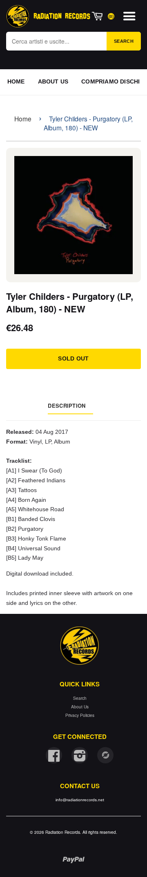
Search (124, 41)
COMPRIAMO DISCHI (110, 81)
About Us (80, 706)
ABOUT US (53, 81)
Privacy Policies (79, 715)
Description (66, 405)
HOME (16, 81)
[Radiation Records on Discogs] (105, 755)
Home (22, 118)
